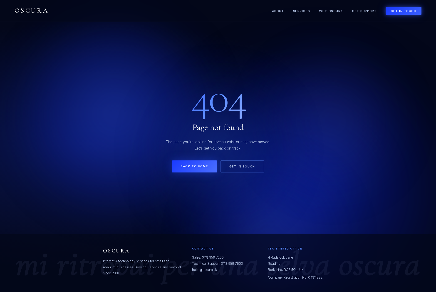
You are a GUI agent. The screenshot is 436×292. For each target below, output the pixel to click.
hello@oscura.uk (204, 270)
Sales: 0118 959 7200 (208, 257)
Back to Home (194, 166)
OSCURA (32, 11)
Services (301, 11)
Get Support (364, 11)
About (278, 11)
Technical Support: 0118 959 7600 (217, 263)
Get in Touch (403, 11)
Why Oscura (331, 11)
